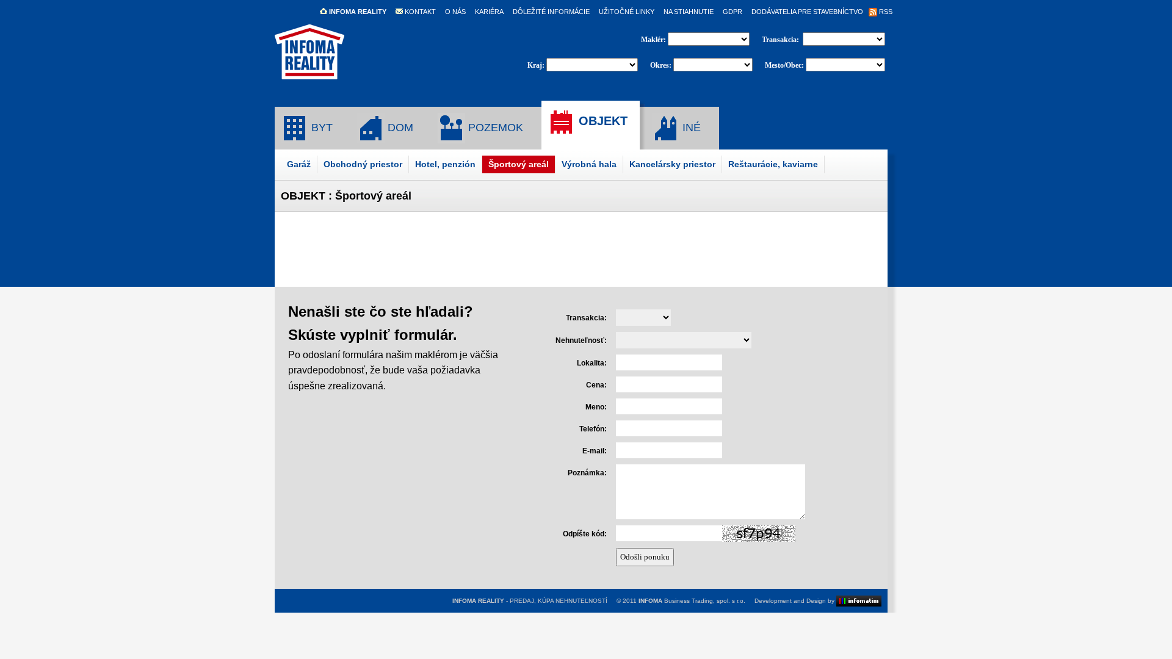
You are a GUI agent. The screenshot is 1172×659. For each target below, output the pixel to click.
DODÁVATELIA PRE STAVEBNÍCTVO (807, 11)
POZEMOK (494, 127)
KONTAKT (419, 11)
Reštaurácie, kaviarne (773, 164)
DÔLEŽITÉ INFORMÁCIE (551, 11)
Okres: (660, 65)
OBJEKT (601, 121)
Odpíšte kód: (585, 534)
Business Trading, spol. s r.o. (691, 600)
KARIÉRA (489, 11)
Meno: (596, 407)
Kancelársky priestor (672, 164)
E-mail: (594, 451)
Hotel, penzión (445, 164)
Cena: (596, 385)
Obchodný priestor (363, 164)
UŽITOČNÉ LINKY (626, 11)
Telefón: (593, 429)
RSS (884, 11)
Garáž (299, 164)
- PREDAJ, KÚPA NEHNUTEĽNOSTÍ (529, 600)
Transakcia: (781, 39)
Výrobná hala (589, 164)
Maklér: (654, 39)
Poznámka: (587, 473)
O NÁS (455, 11)
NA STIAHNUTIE (689, 11)
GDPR (732, 11)
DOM (399, 127)
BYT (320, 127)
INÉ (690, 127)
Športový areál (518, 164)
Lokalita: (592, 363)
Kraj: (535, 65)
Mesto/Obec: (784, 65)
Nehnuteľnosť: (581, 340)
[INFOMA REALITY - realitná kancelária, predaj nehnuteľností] (309, 74)
